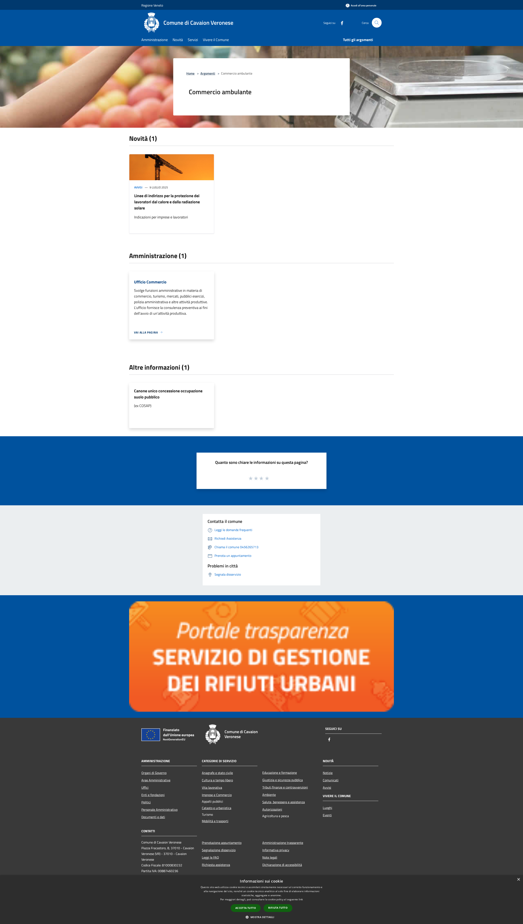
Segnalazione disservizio (219, 850)
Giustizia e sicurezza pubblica (282, 779)
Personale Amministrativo (159, 809)
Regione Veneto (152, 5)
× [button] (518, 879)
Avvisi (138, 187)
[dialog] (261, 899)
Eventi (327, 815)
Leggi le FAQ (210, 857)
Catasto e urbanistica (216, 807)
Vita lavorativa (212, 787)
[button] (261, 917)
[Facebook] (340, 22)
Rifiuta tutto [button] (278, 907)
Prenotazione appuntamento (221, 842)
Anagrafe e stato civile (217, 772)
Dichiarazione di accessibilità (282, 864)
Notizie (328, 772)
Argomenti (207, 73)
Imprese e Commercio (217, 794)
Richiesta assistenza (216, 864)
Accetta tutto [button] (245, 908)
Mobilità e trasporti (215, 821)
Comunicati (331, 780)
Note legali (269, 857)
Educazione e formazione (279, 772)
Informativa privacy (275, 850)
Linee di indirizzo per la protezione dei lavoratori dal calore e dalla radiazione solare (167, 201)
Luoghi (327, 807)
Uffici (145, 787)
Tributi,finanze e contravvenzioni (285, 787)
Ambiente (269, 794)
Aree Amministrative (155, 780)
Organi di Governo (154, 772)
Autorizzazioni (272, 809)
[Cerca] (377, 23)
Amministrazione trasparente (282, 842)
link (301, 899)
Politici (146, 802)
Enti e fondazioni (153, 794)
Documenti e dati (153, 816)
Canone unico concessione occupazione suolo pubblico (168, 394)
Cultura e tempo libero (217, 780)
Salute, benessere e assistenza (283, 802)
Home (190, 73)
